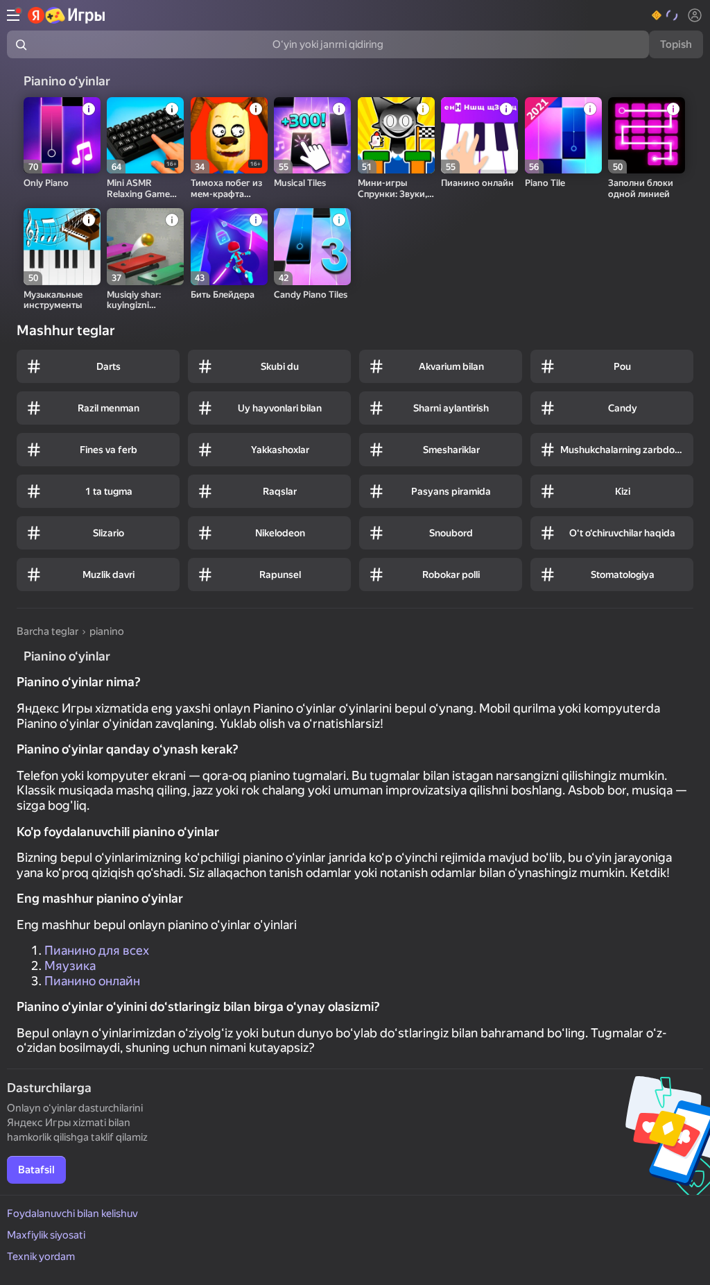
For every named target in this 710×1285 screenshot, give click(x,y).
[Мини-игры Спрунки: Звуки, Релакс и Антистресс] (396, 135)
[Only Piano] (62, 135)
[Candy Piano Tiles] (312, 246)
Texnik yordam (41, 1256)
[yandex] (67, 15)
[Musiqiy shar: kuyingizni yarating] (145, 246)
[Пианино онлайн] (479, 135)
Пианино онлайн (92, 980)
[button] (665, 15)
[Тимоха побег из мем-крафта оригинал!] (229, 135)
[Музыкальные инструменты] (62, 246)
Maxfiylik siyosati (46, 1235)
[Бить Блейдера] (229, 246)
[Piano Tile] (563, 135)
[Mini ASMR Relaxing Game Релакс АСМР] (145, 135)
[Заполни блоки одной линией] (646, 135)
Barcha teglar (47, 631)
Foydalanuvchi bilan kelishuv (72, 1213)
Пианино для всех (96, 950)
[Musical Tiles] (312, 135)
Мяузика (70, 965)
